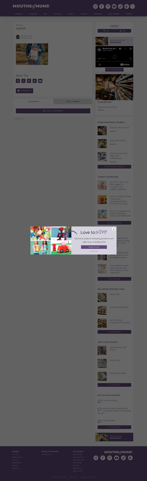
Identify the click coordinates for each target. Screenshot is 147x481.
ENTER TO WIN (94, 247)
